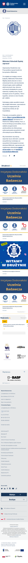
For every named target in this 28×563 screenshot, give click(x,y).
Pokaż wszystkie (22, 165)
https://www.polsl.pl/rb (6, 402)
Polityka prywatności (14, 526)
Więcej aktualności (20, 311)
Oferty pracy (3, 458)
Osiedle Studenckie (5, 461)
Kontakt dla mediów (5, 424)
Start (4, 18)
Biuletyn (12, 494)
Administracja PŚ (5, 431)
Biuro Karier (3, 436)
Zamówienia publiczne (6, 475)
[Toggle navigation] (24, 4)
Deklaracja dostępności (14, 536)
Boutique (12, 499)
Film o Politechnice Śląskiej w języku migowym (11, 442)
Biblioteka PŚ (4, 434)
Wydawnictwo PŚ (4, 472)
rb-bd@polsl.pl (7, 399)
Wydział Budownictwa (12, 11)
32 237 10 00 (6, 411)
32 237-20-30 (11, 396)
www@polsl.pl (18, 535)
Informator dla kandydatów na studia (9, 445)
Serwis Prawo (4, 467)
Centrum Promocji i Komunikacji (8, 439)
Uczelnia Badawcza (5, 469)
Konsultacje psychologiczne (7, 452)
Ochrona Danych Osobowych (7, 455)
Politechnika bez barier (6, 464)
